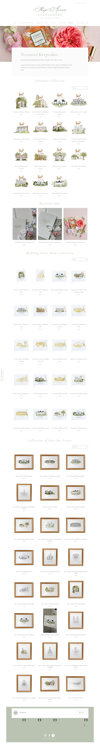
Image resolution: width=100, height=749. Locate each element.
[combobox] (80, 88)
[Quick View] (21, 101)
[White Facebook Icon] (49, 735)
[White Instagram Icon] (45, 735)
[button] (87, 23)
